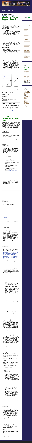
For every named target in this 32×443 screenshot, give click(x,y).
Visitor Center (28, 8)
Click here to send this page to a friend (8, 15)
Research (17, 8)
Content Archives (4, 10)
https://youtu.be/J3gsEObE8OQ (13, 170)
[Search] (29, 17)
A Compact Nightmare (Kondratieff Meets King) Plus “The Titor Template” (27, 31)
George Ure (5, 217)
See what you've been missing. (7, 110)
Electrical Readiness (5, 100)
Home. (2, 8)
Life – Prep (22, 8)
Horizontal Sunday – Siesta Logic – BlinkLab (27, 26)
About (9, 10)
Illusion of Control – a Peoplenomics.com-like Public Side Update (27, 41)
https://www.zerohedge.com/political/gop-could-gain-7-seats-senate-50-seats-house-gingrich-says (10, 257)
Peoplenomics (7, 8)
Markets (12, 8)
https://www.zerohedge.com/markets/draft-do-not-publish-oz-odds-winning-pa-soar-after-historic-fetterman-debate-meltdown (10, 253)
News (3, 98)
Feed (12, 10)
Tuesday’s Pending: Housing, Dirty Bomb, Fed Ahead (9, 99)
